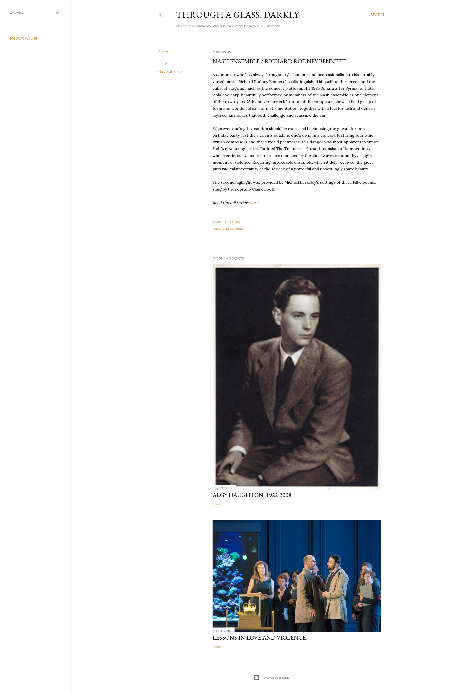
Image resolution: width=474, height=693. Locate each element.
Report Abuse (24, 38)
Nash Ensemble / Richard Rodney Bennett (279, 61)
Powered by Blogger (276, 677)
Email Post (232, 221)
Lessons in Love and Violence (259, 637)
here (254, 202)
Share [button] (163, 52)
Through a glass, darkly (237, 15)
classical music (170, 71)
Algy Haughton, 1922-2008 (252, 495)
